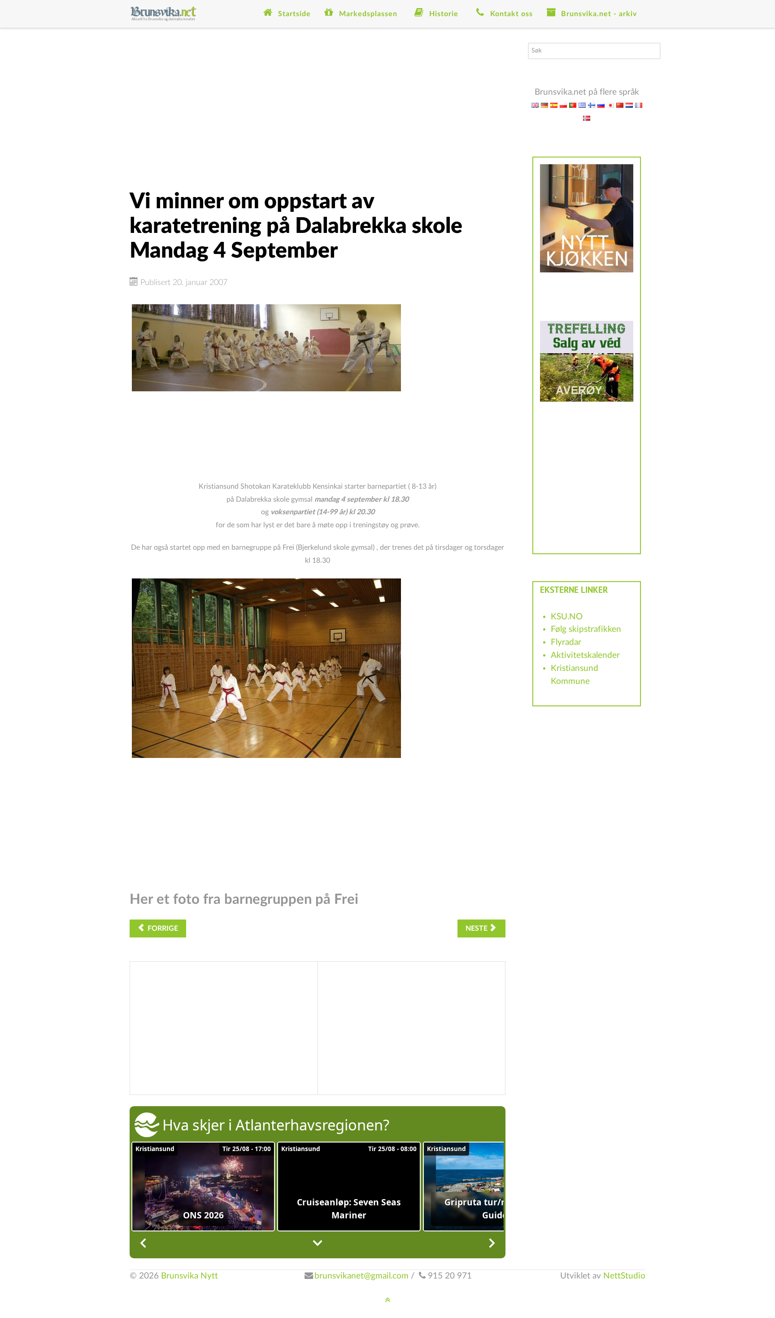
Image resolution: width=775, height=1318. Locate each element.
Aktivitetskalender (585, 655)
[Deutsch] (544, 105)
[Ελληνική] (582, 105)
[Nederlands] (629, 105)
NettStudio (624, 1276)
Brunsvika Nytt (189, 1276)
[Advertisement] (317, 105)
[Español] (553, 105)
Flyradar (566, 642)
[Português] (572, 105)
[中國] (619, 105)
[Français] (638, 105)
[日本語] (610, 105)
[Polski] (563, 105)
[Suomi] (591, 105)
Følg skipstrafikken (586, 629)
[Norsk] (586, 118)
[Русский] (601, 105)
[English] (535, 105)
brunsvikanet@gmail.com (361, 1276)
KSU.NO (567, 617)
